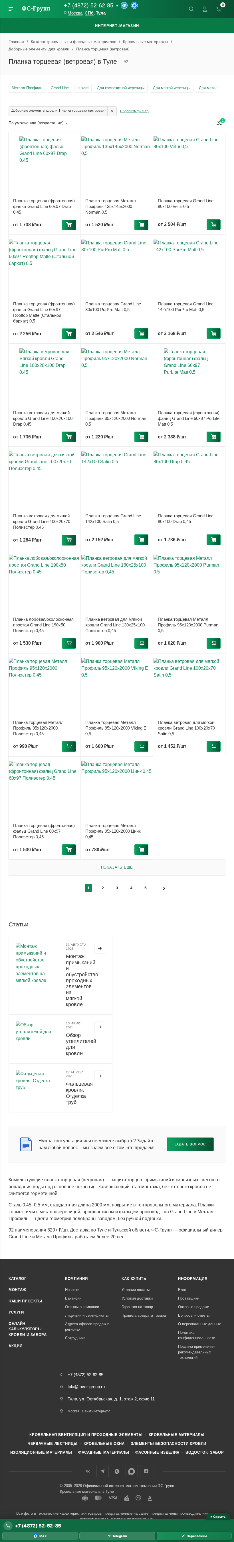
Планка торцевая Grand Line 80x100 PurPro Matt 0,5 (113, 306)
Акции (15, 1346)
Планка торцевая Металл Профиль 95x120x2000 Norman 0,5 (115, 418)
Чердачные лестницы (53, 1443)
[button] (69, 225)
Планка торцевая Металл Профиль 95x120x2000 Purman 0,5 (188, 625)
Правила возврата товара (144, 1315)
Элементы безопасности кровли (168, 1443)
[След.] (164, 888)
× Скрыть (217, 1517)
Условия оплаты (136, 1290)
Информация (192, 1279)
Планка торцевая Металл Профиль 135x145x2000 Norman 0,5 (110, 206)
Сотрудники (75, 1338)
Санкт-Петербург (96, 1411)
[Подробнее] (99, 948)
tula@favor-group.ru (86, 1386)
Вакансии (73, 1298)
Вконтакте (88, 1471)
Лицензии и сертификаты (86, 1315)
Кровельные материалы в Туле (87, 1491)
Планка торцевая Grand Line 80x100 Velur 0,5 (185, 203)
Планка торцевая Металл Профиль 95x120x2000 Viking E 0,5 (115, 728)
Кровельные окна (104, 1443)
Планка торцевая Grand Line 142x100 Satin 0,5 (113, 518)
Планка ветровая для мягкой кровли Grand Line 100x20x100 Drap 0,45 (42, 418)
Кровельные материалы (177, 1435)
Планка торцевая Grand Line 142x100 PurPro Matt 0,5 (185, 306)
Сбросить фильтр (134, 111)
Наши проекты (25, 1301)
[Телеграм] (124, 5)
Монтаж (17, 1290)
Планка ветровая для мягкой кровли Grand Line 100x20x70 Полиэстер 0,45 (41, 521)
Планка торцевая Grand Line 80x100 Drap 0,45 (185, 518)
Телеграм (102, 1471)
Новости (72, 1290)
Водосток (196, 1452)
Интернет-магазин (117, 26)
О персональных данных (199, 1324)
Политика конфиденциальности (196, 1335)
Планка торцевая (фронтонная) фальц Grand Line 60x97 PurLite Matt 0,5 (188, 418)
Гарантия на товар (137, 1307)
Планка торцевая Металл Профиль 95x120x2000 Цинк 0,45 (113, 831)
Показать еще (117, 867)
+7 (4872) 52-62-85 (88, 5)
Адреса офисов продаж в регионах (87, 1327)
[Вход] (205, 9)
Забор (217, 1452)
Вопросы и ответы (193, 1315)
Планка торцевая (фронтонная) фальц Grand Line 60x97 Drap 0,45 (44, 206)
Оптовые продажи (193, 1307)
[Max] (134, 5)
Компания (76, 1279)
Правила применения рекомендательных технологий (196, 1352)
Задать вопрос (190, 1144)
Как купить (134, 1279)
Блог (182, 1290)
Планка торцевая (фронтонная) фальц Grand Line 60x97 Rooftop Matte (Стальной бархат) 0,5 (44, 312)
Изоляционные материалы (41, 1452)
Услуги (16, 1312)
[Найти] (191, 9)
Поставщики (188, 1298)
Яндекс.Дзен (146, 1471)
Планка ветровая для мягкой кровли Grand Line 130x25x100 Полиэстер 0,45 (115, 625)
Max (132, 1471)
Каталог (18, 1279)
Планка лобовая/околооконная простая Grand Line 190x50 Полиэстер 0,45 (43, 625)
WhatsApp (117, 1471)
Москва (75, 13)
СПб (89, 13)
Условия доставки (137, 1298)
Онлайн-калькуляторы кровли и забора (28, 1329)
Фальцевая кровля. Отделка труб (79, 1093)
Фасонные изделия (157, 1452)
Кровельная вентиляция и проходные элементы (85, 1435)
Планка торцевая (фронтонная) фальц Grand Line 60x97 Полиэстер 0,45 (44, 831)
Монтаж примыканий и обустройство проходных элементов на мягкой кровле (82, 980)
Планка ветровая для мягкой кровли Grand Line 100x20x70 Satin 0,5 (186, 728)
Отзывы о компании (82, 1307)
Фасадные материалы (103, 1452)
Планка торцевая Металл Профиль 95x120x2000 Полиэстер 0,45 (38, 728)
